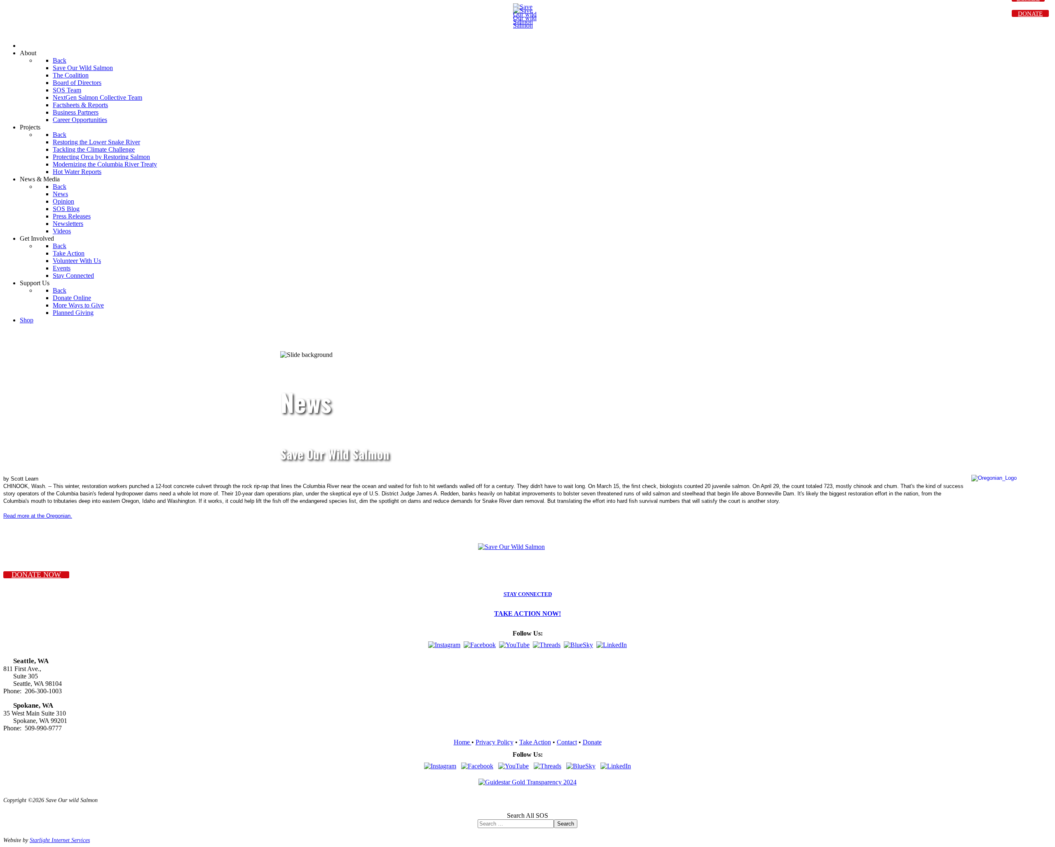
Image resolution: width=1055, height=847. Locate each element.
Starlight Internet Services (60, 840)
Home (462, 742)
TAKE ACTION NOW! (527, 613)
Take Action (535, 742)
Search (565, 824)
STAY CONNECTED (528, 594)
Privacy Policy (494, 742)
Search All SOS (527, 815)
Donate (592, 742)
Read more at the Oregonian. (37, 516)
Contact (567, 742)
